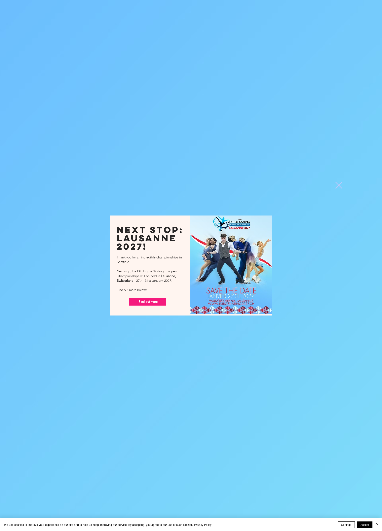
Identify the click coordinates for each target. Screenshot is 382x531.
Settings (346, 525)
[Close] (377, 524)
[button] (338, 185)
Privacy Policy (202, 525)
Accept (365, 525)
